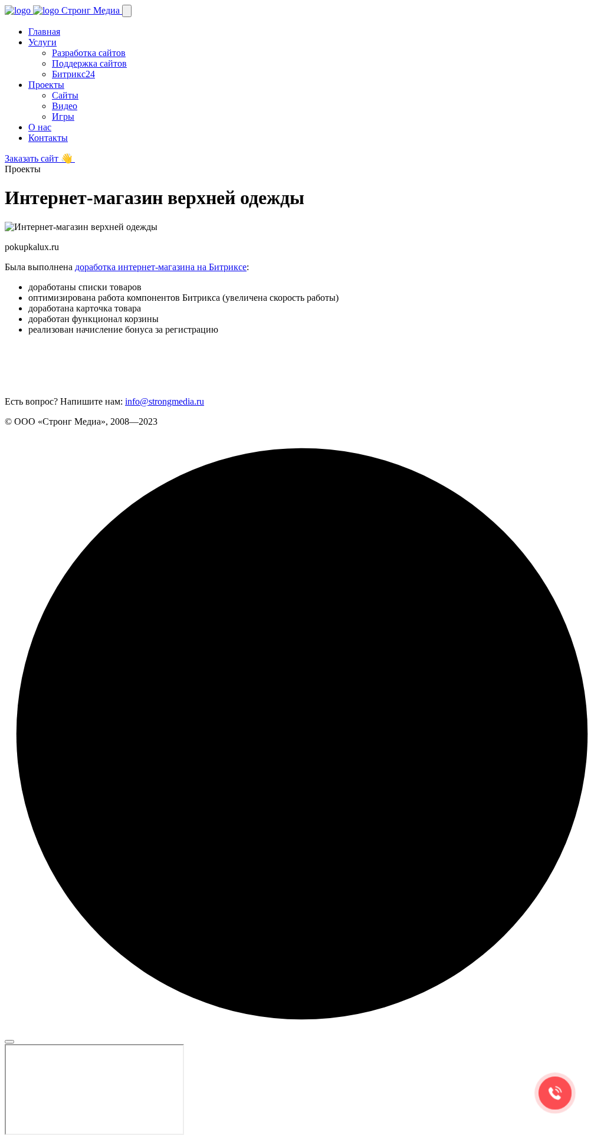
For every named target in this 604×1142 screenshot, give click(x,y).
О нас (39, 127)
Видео (64, 106)
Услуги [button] (42, 42)
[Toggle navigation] (127, 11)
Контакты (48, 138)
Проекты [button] (46, 85)
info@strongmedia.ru (164, 401)
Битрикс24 (73, 74)
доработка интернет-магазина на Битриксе (161, 267)
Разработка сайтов (89, 53)
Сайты (65, 95)
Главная (44, 32)
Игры (63, 116)
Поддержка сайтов (89, 63)
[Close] (9, 1041)
